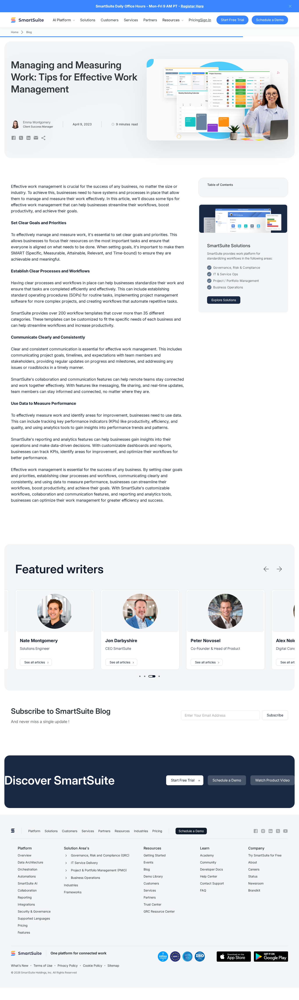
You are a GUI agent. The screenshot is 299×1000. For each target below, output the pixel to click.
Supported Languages (34, 918)
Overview (24, 855)
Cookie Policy (92, 965)
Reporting (25, 897)
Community (208, 862)
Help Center (208, 876)
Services (131, 20)
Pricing (194, 20)
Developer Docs (211, 869)
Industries (141, 831)
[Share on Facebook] (13, 137)
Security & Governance (34, 911)
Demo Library (153, 876)
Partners (150, 20)
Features (24, 932)
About (252, 862)
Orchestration (27, 869)
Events (148, 862)
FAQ (203, 890)
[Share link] (43, 137)
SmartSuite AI (27, 883)
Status (252, 876)
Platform (34, 831)
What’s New (19, 965)
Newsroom (256, 883)
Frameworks (72, 892)
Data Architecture (30, 862)
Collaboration (27, 890)
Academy (207, 855)
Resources (122, 831)
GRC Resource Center (159, 911)
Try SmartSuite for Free (264, 855)
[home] (27, 20)
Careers (253, 869)
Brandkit (254, 890)
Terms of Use (42, 965)
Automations (27, 876)
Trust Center (152, 904)
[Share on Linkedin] (28, 137)
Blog (147, 869)
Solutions (87, 20)
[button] (64, 20)
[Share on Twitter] (21, 137)
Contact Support (212, 883)
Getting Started (155, 855)
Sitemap (113, 965)
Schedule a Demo (191, 831)
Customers (109, 20)
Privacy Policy (68, 965)
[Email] (36, 137)
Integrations (26, 904)
